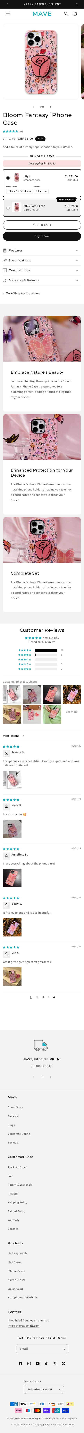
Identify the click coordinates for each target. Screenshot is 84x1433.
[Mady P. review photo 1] (12, 829)
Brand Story (15, 1107)
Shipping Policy (17, 1203)
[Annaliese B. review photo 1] (12, 878)
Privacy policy (69, 1418)
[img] (11, 746)
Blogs (11, 1125)
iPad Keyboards (17, 1253)
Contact (13, 1229)
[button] (8, 13)
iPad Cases (14, 1262)
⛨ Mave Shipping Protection (21, 293)
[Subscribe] (64, 1348)
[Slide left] (33, 107)
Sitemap (13, 1143)
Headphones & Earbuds (23, 1298)
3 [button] (43, 997)
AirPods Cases (17, 1280)
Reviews (13, 1116)
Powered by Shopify (31, 1418)
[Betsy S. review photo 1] (12, 927)
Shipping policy (41, 1424)
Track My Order (17, 1167)
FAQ (10, 1176)
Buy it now (42, 236)
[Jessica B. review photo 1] (12, 779)
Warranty (14, 1220)
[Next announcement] (76, 4)
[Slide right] (50, 107)
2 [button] (37, 997)
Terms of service (21, 1424)
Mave (18, 1418)
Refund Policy (16, 1211)
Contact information (63, 1424)
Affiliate (13, 1194)
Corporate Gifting (19, 1134)
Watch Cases (16, 1289)
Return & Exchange (20, 1185)
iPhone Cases (16, 1271)
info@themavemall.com (23, 1326)
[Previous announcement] (7, 4)
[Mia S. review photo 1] (12, 976)
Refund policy (52, 1418)
